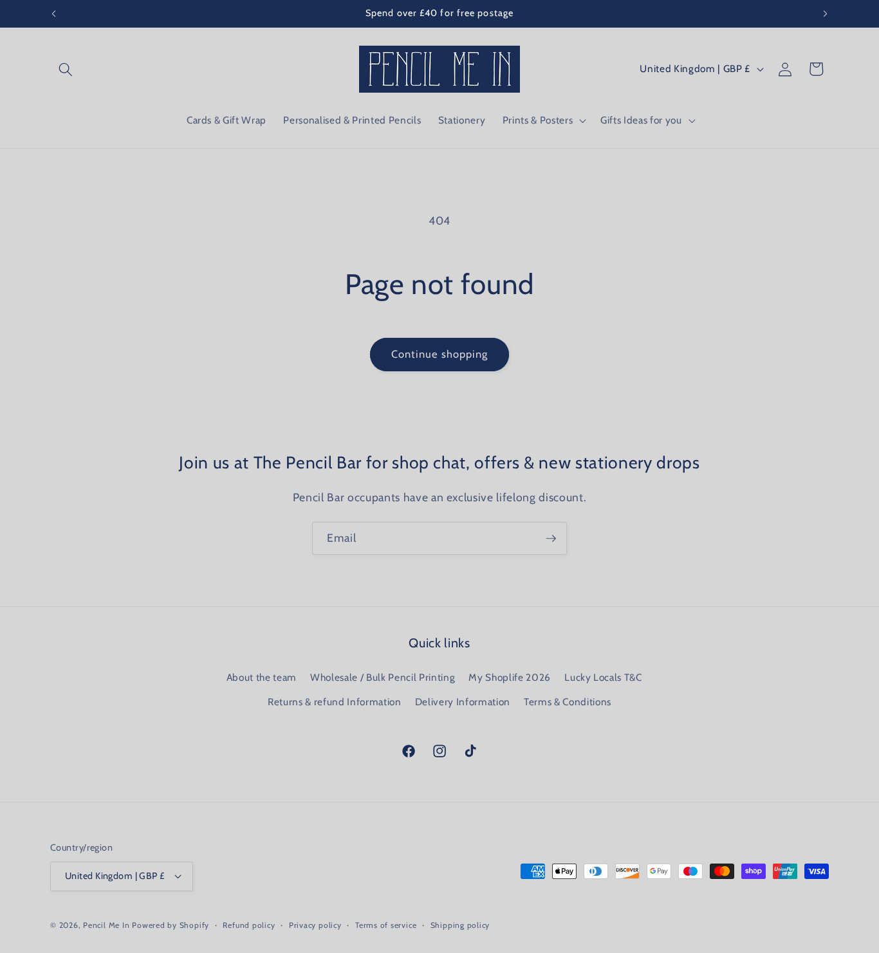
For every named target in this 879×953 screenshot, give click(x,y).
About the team (262, 677)
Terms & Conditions (567, 702)
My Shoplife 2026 (509, 677)
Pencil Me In (106, 925)
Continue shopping (439, 353)
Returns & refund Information (334, 702)
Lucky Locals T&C (603, 677)
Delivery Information (462, 702)
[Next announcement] (825, 13)
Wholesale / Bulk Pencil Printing (382, 677)
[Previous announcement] (54, 13)
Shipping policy (460, 925)
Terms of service (385, 925)
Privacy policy (315, 925)
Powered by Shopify (170, 925)
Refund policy (249, 925)
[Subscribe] (550, 538)
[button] (65, 68)
